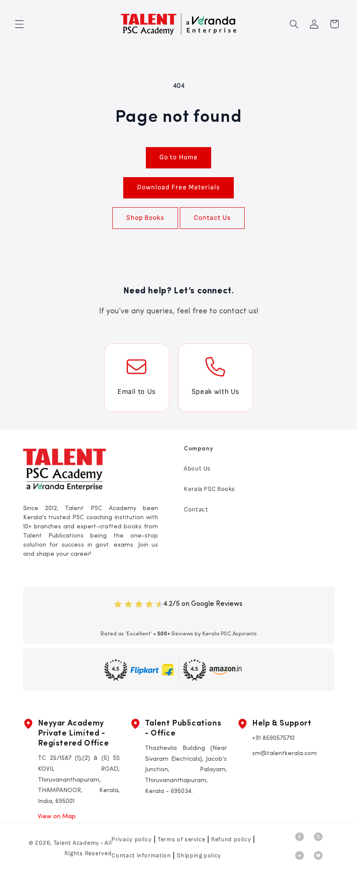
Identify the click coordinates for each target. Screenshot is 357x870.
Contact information (141, 855)
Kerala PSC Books (209, 489)
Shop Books (145, 218)
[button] (19, 24)
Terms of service (181, 839)
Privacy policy (131, 839)
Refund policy (231, 839)
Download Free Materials (178, 187)
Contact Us (212, 218)
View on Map (57, 816)
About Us (197, 468)
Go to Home (178, 157)
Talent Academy (76, 842)
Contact (196, 509)
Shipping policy (199, 855)
